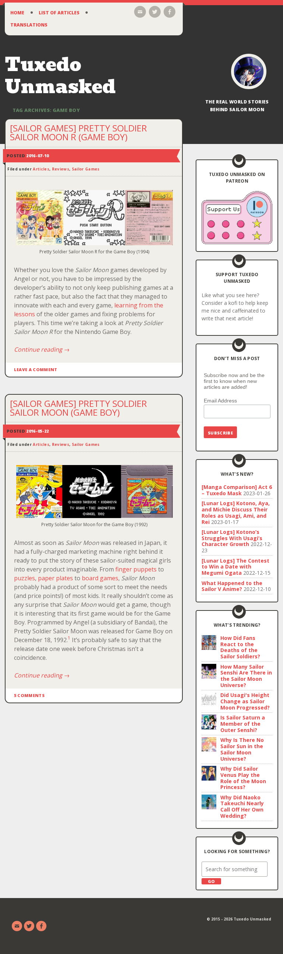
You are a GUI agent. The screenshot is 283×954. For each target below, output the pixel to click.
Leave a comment (35, 369)
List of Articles (59, 13)
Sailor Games (86, 169)
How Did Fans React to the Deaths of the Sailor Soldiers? (240, 647)
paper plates (55, 578)
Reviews (60, 169)
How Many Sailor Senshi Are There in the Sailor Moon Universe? (246, 676)
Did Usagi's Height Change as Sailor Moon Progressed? (245, 701)
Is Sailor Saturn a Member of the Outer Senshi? (242, 723)
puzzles (24, 578)
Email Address (220, 401)
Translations (29, 25)
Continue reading (42, 349)
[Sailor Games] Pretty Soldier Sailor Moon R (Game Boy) (78, 132)
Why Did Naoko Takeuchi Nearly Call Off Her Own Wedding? (242, 806)
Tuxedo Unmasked (60, 76)
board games (100, 578)
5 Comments (29, 695)
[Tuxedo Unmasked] (248, 71)
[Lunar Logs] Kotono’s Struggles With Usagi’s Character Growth (232, 538)
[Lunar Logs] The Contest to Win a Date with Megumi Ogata (235, 567)
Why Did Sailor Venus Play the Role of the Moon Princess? (243, 778)
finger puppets (136, 569)
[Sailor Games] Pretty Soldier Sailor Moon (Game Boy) (78, 407)
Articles (41, 169)
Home (17, 13)
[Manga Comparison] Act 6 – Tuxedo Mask (237, 490)
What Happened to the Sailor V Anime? (232, 586)
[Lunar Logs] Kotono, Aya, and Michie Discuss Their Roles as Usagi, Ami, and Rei (236, 512)
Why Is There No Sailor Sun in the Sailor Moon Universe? (242, 749)
